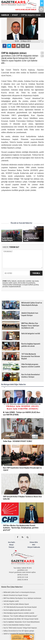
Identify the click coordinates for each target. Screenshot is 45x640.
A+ (42, 53)
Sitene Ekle (34, 542)
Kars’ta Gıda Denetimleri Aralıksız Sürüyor (17, 625)
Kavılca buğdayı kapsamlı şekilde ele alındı (17, 610)
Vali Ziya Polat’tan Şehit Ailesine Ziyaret (16, 604)
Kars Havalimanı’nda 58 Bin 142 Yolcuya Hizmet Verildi (21, 619)
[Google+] (14, 46)
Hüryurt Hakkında (34, 547)
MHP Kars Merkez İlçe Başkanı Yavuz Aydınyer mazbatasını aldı (21, 598)
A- (42, 56)
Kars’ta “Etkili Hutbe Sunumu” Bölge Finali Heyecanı (20, 628)
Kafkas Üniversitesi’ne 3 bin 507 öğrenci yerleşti (19, 631)
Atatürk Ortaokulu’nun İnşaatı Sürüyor (16, 595)
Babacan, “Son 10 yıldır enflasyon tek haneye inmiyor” (20, 616)
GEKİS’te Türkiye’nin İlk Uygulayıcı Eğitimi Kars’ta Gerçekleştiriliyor (17, 634)
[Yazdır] (23, 46)
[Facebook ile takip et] (17, 537)
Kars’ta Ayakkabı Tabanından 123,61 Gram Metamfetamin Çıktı (20, 622)
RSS (33, 545)
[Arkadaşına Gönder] (18, 46)
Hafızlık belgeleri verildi (11, 601)
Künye (11, 545)
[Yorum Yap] (28, 46)
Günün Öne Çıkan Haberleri (12, 587)
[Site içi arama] (27, 537)
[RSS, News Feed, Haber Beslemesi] (22, 537)
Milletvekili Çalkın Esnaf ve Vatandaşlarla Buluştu (19, 592)
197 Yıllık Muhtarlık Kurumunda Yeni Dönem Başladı (20, 607)
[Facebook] (4, 46)
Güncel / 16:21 (25, 8)
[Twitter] (9, 46)
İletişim (11, 547)
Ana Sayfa (11, 542)
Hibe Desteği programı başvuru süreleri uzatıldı (19, 613)
